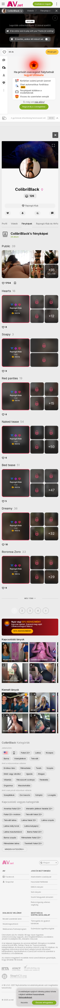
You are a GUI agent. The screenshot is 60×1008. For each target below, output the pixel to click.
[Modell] (55, 135)
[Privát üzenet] (52, 213)
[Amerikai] (6, 753)
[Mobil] (14, 753)
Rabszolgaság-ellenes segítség (40, 903)
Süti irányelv (36, 892)
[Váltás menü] (3, 4)
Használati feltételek (39, 882)
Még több (28, 598)
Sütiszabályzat (25, 997)
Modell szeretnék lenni (12, 919)
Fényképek (48, 10)
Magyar (46, 863)
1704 (8, 283)
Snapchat (10, 882)
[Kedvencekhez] (4, 52)
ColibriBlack (9, 742)
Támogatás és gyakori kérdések (40, 922)
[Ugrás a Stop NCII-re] (18, 976)
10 (6, 544)
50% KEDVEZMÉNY (22, 631)
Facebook (10, 877)
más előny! (40, 102)
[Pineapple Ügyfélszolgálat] (5, 976)
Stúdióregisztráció (10, 924)
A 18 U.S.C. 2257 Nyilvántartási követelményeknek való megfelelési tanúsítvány (30, 986)
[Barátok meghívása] (37, 213)
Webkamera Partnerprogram (14, 929)
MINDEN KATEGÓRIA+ (14, 849)
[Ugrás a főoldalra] (18, 4)
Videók (32, 10)
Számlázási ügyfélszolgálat (42, 929)
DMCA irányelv (37, 887)
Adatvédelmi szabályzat (41, 877)
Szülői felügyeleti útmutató (42, 897)
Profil (4, 223)
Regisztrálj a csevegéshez (33, 107)
